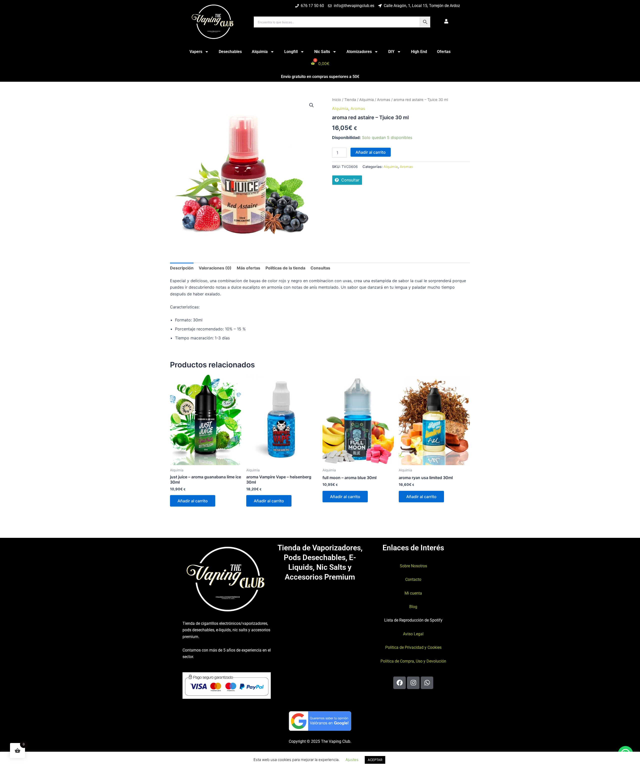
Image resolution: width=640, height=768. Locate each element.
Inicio (336, 99)
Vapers (196, 51)
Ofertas (443, 51)
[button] (311, 105)
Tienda (350, 99)
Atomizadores (359, 51)
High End (419, 51)
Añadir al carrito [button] (193, 500)
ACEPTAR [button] (375, 760)
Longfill (291, 51)
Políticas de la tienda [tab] (285, 267)
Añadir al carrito (371, 152)
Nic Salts (322, 51)
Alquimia (260, 51)
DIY (391, 51)
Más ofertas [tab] (248, 267)
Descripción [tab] (182, 267)
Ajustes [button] (352, 759)
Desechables (230, 51)
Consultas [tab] (320, 267)
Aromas (383, 99)
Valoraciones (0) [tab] (215, 267)
